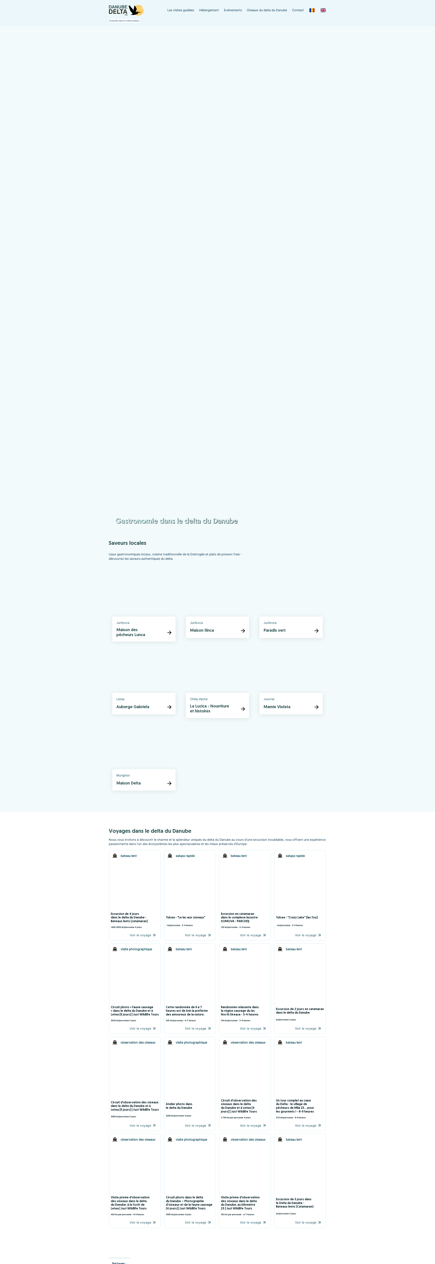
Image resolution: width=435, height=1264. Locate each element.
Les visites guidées (180, 10)
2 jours (292, 1020)
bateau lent (129, 856)
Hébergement (209, 10)
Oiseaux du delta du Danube (267, 10)
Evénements (233, 10)
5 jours (132, 1021)
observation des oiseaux (138, 1042)
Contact (298, 10)
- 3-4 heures (187, 926)
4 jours (138, 927)
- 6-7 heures (190, 1021)
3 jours (292, 1214)
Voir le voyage (140, 935)
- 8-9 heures (300, 1118)
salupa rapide (185, 856)
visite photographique (136, 949)
